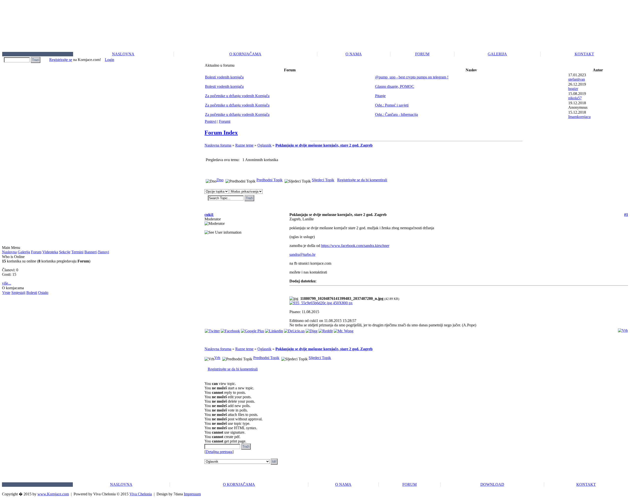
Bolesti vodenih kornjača (224, 77)
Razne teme (244, 145)
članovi (103, 252)
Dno (220, 180)
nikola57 (575, 98)
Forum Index (221, 132)
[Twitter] (212, 330)
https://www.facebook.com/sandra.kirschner (355, 246)
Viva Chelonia (140, 494)
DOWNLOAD (492, 484)
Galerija (24, 252)
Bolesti (31, 292)
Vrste (6, 292)
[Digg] (311, 330)
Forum (36, 252)
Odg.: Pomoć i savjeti (392, 105)
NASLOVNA (123, 54)
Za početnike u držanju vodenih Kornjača (237, 96)
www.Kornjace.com (53, 494)
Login (109, 60)
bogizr (573, 89)
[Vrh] (623, 329)
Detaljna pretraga (219, 452)
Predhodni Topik (269, 180)
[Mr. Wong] (343, 330)
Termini (77, 252)
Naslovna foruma (218, 145)
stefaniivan (576, 79)
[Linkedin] (274, 330)
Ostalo (43, 292)
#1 (626, 215)
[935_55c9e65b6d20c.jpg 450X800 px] (321, 303)
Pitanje (380, 96)
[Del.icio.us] (294, 330)
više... (6, 283)
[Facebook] (230, 330)
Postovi (210, 121)
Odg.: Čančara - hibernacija (396, 114)
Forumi (224, 121)
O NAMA (354, 54)
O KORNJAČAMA (245, 54)
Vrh (217, 358)
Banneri (90, 252)
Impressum (192, 494)
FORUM (422, 54)
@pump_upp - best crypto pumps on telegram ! (411, 77)
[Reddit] (325, 330)
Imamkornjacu (579, 117)
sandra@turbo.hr (302, 254)
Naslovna (9, 252)
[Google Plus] (252, 330)
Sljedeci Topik (323, 180)
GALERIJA (497, 54)
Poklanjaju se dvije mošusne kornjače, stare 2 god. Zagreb (324, 145)
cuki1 (209, 215)
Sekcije (64, 252)
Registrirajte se (60, 60)
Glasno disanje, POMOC (394, 86)
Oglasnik (264, 145)
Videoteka (50, 252)
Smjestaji (18, 292)
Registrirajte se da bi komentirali (362, 180)
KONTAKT (584, 54)
